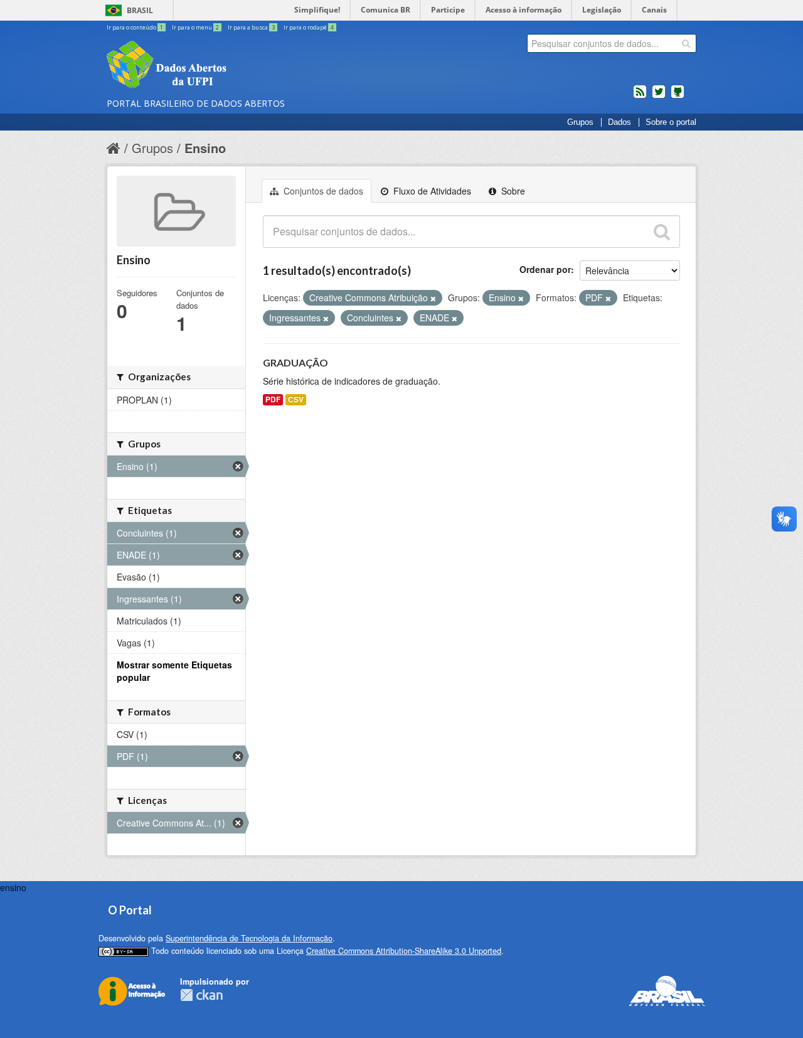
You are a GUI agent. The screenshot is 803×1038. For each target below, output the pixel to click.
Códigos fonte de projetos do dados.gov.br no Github (677, 96)
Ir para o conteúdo (135, 27)
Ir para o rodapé (309, 27)
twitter (658, 96)
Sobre (512, 191)
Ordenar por (545, 269)
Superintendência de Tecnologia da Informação (249, 938)
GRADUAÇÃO (295, 362)
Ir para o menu (195, 27)
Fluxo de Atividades (431, 191)
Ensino (205, 148)
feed (640, 96)
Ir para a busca (251, 27)
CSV (296, 399)
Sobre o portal (671, 122)
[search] (686, 43)
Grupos (580, 122)
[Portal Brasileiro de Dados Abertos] (241, 66)
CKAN (201, 995)
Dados (619, 122)
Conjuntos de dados (322, 191)
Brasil (140, 10)
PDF (272, 399)
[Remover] (433, 298)
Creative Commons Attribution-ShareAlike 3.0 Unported (403, 950)
